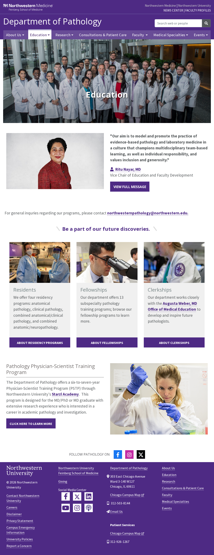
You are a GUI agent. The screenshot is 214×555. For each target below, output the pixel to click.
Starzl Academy (65, 394)
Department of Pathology (52, 21)
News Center (173, 10)
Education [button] (38, 34)
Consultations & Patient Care (102, 34)
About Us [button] (13, 34)
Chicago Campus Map (125, 495)
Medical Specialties (175, 501)
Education (169, 475)
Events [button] (199, 34)
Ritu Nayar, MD (128, 169)
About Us (168, 468)
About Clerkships (174, 343)
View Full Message (129, 187)
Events (167, 508)
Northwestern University (194, 6)
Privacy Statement (19, 521)
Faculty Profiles (198, 10)
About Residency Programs (40, 343)
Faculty (167, 495)
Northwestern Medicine (160, 6)
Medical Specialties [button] (169, 34)
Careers (11, 507)
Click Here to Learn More (31, 424)
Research (168, 481)
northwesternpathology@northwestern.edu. (147, 212)
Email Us (116, 511)
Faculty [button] (138, 34)
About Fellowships (107, 343)
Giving (62, 481)
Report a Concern (19, 546)
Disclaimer (14, 514)
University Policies (19, 539)
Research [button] (62, 34)
